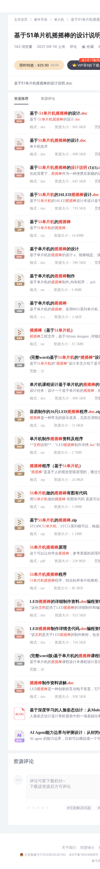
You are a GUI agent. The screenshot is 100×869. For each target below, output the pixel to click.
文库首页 (20, 19)
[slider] (38, 807)
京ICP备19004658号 (83, 854)
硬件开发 (40, 19)
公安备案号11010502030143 (45, 854)
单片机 (59, 19)
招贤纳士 (87, 847)
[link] (20, 19)
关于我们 (69, 847)
